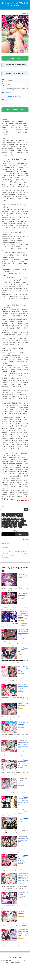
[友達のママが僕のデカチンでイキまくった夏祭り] (9, 671)
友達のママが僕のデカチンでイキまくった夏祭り (23, 668)
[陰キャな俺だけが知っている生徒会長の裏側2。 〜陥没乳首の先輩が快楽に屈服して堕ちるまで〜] (9, 878)
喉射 (9, 523)
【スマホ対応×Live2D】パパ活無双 (23, 649)
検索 (3, 506)
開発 (21, 527)
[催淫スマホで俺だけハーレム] (9, 823)
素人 (25, 525)
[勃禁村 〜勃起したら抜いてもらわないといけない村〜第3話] (9, 841)
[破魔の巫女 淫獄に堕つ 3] (9, 598)
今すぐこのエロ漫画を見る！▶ (15, 109)
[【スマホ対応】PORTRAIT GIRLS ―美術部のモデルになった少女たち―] (9, 765)
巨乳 (6, 96)
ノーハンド (20, 516)
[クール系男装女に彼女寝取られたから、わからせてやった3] (9, 634)
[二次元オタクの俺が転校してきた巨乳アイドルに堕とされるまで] (9, 616)
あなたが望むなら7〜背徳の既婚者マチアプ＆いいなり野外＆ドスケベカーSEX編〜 (23, 744)
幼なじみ (19, 96)
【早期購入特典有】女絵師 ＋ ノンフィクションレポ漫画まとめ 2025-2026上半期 (23, 800)
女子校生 (10, 96)
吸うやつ (24, 520)
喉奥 (4, 523)
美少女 (4, 527)
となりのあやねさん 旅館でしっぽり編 (23, 780)
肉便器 (10, 527)
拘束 (16, 525)
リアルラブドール (15, 518)
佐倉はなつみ (8, 92)
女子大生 (14, 96)
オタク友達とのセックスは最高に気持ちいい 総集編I (23, 576)
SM (4, 514)
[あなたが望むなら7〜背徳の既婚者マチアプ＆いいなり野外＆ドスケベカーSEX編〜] (9, 746)
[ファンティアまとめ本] (9, 916)
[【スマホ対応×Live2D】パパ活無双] (9, 653)
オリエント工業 (18, 514)
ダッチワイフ (12, 516)
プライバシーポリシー (15, 957)
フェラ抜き (5, 518)
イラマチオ (10, 514)
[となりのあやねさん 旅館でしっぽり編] (9, 783)
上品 (23, 518)
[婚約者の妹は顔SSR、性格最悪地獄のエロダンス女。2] (9, 690)
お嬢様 (4, 516)
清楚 (21, 525)
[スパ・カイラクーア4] (9, 727)
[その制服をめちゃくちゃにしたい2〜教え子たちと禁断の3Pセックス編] (9, 935)
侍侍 (6, 100)
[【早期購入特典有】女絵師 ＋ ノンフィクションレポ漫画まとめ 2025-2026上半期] (9, 802)
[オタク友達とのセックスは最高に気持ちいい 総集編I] (9, 579)
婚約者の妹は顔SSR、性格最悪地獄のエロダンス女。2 (23, 686)
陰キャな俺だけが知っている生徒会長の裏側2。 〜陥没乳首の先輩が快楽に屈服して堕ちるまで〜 (23, 877)
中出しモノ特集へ (6, 543)
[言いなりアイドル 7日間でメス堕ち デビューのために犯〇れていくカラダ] (9, 860)
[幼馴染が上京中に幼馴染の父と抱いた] (9, 709)
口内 (18, 520)
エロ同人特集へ (6, 547)
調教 (16, 527)
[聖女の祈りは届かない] (9, 898)
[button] (22, 534)
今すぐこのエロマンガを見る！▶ (15, 58)
